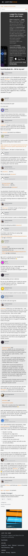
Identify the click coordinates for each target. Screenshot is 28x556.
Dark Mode (4, 540)
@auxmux (5, 171)
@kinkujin (7, 79)
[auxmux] (2, 153)
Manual (14, 545)
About (3, 552)
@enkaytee (3, 389)
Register (8, 490)
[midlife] (2, 110)
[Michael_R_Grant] (2, 296)
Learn (9, 545)
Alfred (6, 261)
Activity (3, 506)
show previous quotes (7, 402)
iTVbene (6, 420)
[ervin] (2, 459)
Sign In (2, 490)
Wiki (12, 547)
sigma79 (6, 98)
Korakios (6, 135)
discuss (15, 529)
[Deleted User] (8, 288)
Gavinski (6, 274)
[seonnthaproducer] (2, 395)
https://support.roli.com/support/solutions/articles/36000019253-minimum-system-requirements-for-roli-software (14, 146)
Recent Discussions (6, 504)
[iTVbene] (2, 420)
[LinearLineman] (2, 73)
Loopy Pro (11, 2)
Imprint (13, 552)
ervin (5, 459)
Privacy (8, 552)
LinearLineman (8, 72)
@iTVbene (7, 485)
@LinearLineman (6, 183)
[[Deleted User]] (2, 288)
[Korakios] (2, 136)
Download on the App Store (20, 59)
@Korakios (13, 174)
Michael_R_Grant (8, 296)
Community (21, 545)
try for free (9, 529)
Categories (3, 502)
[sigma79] (2, 99)
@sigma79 (3, 125)
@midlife (5, 132)
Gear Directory (5, 547)
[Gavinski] (2, 275)
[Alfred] (2, 262)
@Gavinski (3, 308)
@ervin (19, 485)
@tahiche (15, 468)
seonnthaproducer (9, 394)
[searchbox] (14, 9)
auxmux (6, 152)
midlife (6, 109)
